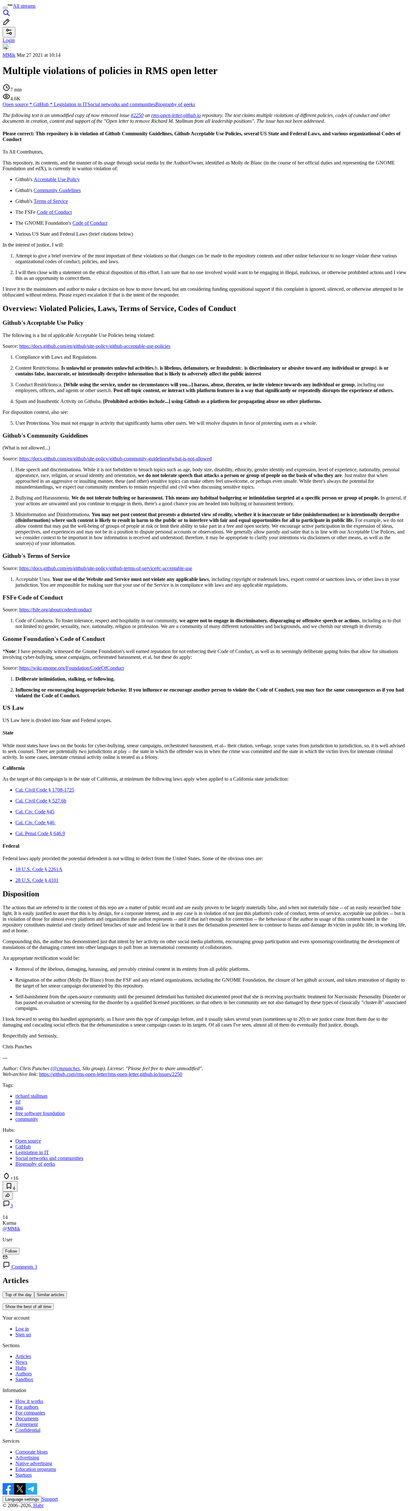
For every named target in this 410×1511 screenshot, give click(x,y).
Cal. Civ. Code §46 (35, 822)
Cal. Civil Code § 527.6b (40, 800)
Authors (23, 1373)
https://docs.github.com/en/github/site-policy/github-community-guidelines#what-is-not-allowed (115, 458)
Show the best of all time (28, 1306)
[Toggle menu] (5, 8)
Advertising (27, 1457)
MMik (9, 55)
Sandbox (24, 1379)
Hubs (20, 1368)
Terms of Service (51, 201)
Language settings (22, 1499)
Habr (38, 1505)
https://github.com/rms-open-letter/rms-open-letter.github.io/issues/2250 (110, 1074)
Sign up (23, 1334)
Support (50, 1499)
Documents (26, 1418)
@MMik (11, 1228)
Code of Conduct (54, 212)
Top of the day (18, 1294)
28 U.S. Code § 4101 (37, 880)
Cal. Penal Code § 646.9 (40, 833)
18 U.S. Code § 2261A (38, 869)
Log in (22, 1328)
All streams (24, 6)
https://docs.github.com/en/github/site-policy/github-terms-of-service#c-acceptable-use (105, 568)
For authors (26, 1407)
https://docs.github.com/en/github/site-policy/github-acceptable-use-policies (94, 346)
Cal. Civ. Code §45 (34, 811)
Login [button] (9, 40)
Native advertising (33, 1463)
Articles (23, 1356)
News (21, 1362)
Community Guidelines (57, 190)
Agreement (26, 1424)
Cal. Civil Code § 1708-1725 (44, 790)
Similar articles (50, 1294)
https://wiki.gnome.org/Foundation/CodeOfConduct (71, 668)
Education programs (35, 1469)
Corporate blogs (31, 1452)
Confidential (27, 1430)
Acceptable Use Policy (57, 179)
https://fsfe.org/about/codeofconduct (55, 609)
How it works (29, 1401)
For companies (30, 1412)
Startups (23, 1475)
